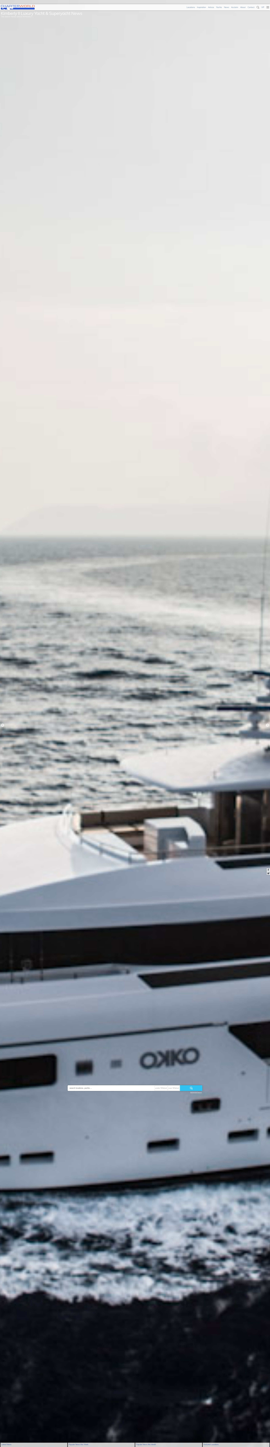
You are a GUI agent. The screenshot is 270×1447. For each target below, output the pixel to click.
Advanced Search (196, 1092)
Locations (191, 7)
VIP (262, 7)
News (226, 7)
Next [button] (267, 725)
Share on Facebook (268, 870)
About (243, 7)
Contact (251, 7)
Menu (267, 7)
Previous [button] (2, 725)
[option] (135, 723)
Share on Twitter (268, 873)
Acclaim (234, 7)
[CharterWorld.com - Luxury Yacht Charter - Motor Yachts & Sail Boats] (18, 9)
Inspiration (201, 7)
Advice (211, 7)
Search (257, 7)
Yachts (219, 7)
